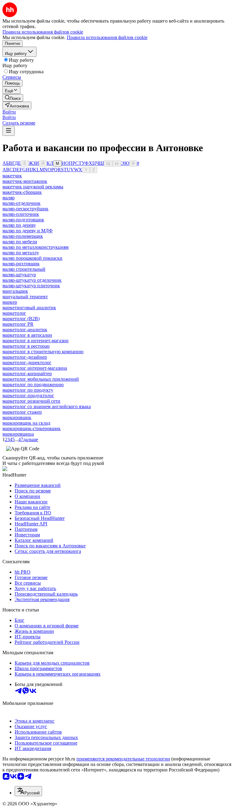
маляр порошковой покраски (32, 258)
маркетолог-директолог (26, 362)
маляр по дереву (19, 225)
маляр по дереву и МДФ (27, 230)
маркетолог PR (18, 324)
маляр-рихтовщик (21, 263)
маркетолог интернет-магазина (34, 368)
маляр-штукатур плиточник (31, 285)
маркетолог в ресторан (26, 346)
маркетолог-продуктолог (28, 395)
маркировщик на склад (26, 423)
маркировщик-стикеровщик (31, 428)
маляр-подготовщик (23, 219)
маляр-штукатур (19, 274)
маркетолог (14, 313)
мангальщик (15, 291)
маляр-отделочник (21, 203)
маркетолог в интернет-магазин (35, 340)
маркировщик (16, 417)
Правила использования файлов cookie (107, 37)
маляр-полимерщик (22, 236)
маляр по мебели (19, 241)
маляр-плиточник (20, 214)
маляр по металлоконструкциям (35, 247)
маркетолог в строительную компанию (42, 351)
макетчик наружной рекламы (32, 186)
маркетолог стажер (22, 412)
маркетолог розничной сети (31, 401)
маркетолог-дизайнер (24, 357)
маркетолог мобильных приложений (40, 379)
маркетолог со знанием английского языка (46, 406)
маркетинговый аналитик (29, 307)
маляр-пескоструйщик (25, 208)
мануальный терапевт (25, 296)
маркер (9, 302)
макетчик (12, 175)
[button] (9, 111)
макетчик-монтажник (24, 181)
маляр (8, 197)
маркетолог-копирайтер (27, 373)
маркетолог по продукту (27, 390)
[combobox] (28, 791)
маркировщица (18, 434)
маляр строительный (23, 269)
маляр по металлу (20, 252)
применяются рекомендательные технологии (123, 758)
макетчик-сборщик (22, 192)
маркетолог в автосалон (27, 335)
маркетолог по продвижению (33, 384)
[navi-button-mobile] (8, 131)
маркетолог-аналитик (24, 329)
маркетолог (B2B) (21, 318)
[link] (12, 98)
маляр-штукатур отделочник (32, 280)
